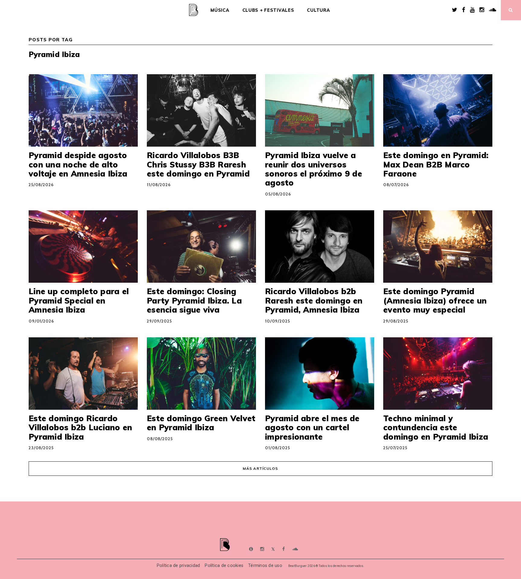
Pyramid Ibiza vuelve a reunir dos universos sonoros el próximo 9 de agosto (313, 169)
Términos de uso (265, 565)
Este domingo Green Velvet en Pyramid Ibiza (201, 422)
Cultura (318, 10)
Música (219, 10)
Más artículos (260, 468)
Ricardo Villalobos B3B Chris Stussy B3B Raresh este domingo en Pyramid (198, 164)
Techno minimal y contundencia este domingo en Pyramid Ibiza (435, 427)
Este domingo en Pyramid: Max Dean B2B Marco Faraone (435, 164)
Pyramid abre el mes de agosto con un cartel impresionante (312, 427)
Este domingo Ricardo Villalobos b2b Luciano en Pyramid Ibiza (80, 427)
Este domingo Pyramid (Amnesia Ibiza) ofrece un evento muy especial (435, 300)
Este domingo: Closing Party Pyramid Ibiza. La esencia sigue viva (194, 300)
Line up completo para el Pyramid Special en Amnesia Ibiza (79, 300)
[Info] (251, 549)
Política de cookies (224, 565)
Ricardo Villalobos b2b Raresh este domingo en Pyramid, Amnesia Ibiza (314, 300)
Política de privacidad (178, 565)
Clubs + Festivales (268, 10)
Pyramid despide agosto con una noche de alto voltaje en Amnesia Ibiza (78, 164)
